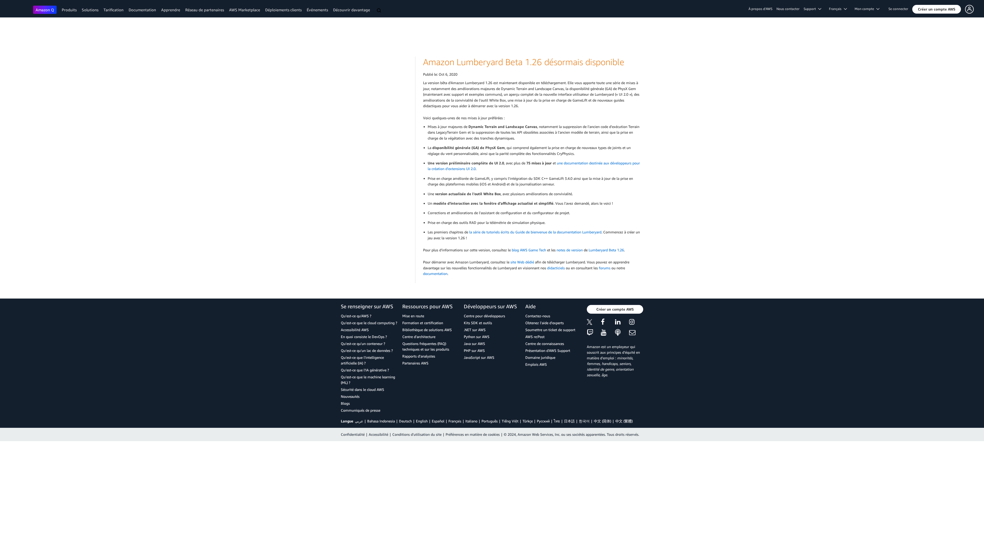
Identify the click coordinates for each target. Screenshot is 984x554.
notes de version (570, 250)
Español (438, 421)
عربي (359, 421)
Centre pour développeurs (484, 316)
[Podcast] (622, 332)
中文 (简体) (602, 421)
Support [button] (811, 9)
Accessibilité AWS (355, 330)
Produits (69, 9)
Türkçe (527, 421)
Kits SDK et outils (478, 323)
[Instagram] (636, 323)
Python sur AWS (476, 336)
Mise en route (413, 316)
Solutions (90, 9)
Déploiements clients (283, 9)
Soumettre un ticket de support (550, 330)
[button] (936, 9)
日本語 (569, 421)
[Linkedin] (622, 323)
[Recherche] (379, 10)
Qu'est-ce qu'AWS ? (356, 316)
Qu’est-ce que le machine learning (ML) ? (368, 380)
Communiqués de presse (360, 410)
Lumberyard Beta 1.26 (606, 250)
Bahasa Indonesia (381, 421)
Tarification (114, 9)
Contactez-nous (537, 316)
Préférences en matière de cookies (473, 434)
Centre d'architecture (418, 336)
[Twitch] (594, 332)
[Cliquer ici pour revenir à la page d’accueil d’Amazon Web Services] (17, 9)
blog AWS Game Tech (529, 250)
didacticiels (556, 268)
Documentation (142, 9)
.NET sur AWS (475, 330)
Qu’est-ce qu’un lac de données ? (367, 350)
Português (489, 421)
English (422, 421)
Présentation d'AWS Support (547, 350)
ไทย (557, 421)
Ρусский (543, 421)
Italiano (471, 421)
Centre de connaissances (544, 343)
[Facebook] (608, 323)
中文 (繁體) (624, 421)
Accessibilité (378, 434)
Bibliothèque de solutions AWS (427, 330)
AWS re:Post (535, 336)
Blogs (345, 403)
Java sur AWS (474, 343)
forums (604, 268)
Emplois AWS (536, 364)
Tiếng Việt (510, 421)
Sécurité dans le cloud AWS (362, 389)
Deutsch (405, 421)
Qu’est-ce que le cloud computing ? (369, 323)
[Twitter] (594, 323)
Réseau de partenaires (204, 9)
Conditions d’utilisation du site (417, 434)
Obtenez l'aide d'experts (544, 323)
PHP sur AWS (474, 350)
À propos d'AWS (760, 9)
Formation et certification (422, 323)
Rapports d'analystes (418, 356)
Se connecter (898, 9)
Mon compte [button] (865, 9)
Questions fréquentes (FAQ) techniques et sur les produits (425, 346)
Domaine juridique (540, 357)
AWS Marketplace (244, 9)
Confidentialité (353, 434)
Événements (317, 9)
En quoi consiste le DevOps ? (364, 336)
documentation (435, 273)
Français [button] (836, 9)
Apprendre (170, 9)
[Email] (636, 332)
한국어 (584, 421)
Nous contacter (787, 9)
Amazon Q (45, 9)
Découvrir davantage (351, 9)
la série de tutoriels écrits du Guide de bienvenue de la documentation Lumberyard (535, 232)
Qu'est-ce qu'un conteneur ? (363, 343)
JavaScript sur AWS (479, 357)
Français (454, 421)
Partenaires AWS (415, 363)
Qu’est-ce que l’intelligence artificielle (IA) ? (362, 360)
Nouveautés (350, 396)
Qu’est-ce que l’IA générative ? (365, 370)
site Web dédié (522, 262)
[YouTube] (608, 332)
